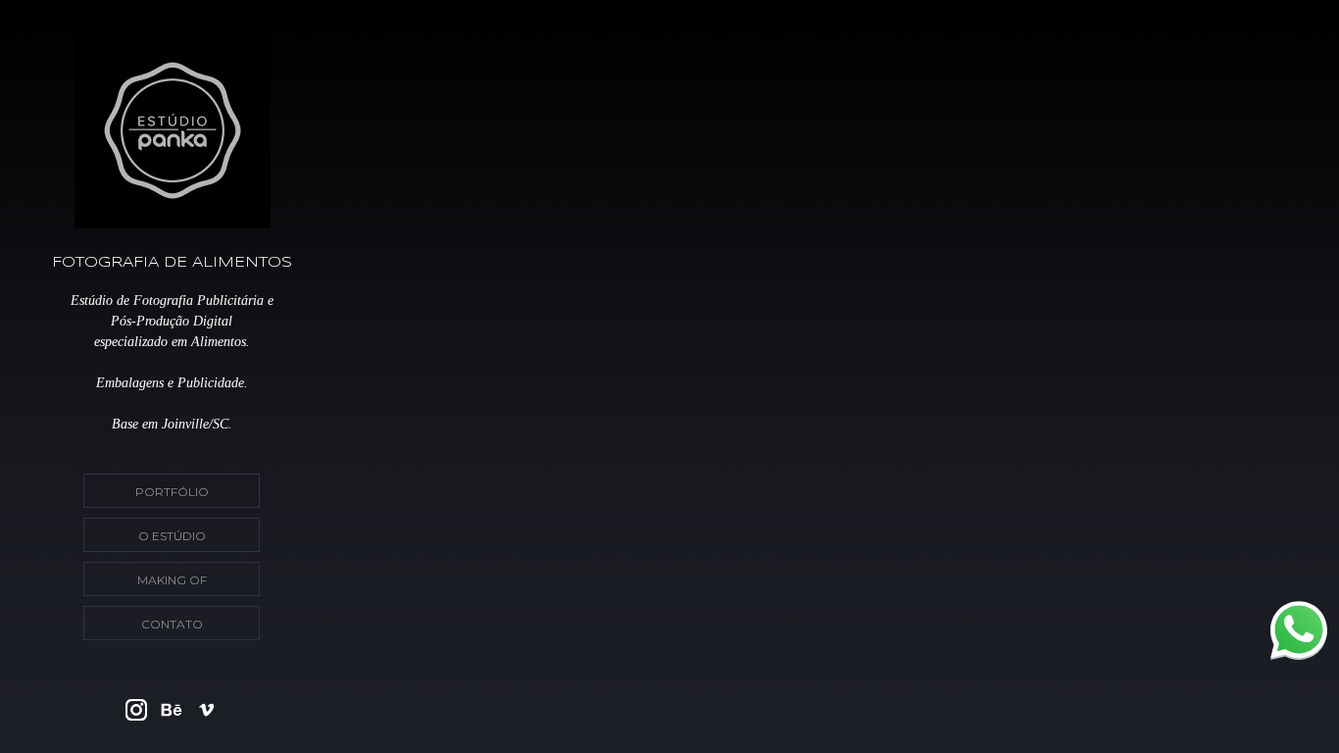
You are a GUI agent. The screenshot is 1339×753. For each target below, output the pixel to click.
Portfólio (172, 491)
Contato (172, 624)
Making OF (172, 580)
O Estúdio (172, 535)
